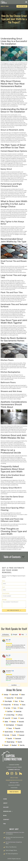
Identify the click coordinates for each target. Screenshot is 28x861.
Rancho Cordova (9, 732)
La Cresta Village (10, 715)
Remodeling (7, 811)
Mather (6, 722)
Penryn (10, 728)
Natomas (13, 722)
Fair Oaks (8, 708)
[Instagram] (11, 773)
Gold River (9, 711)
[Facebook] (7, 773)
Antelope (6, 694)
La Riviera (20, 715)
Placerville (17, 728)
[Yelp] (16, 773)
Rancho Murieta (20, 732)
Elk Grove (16, 705)
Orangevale (20, 725)
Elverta (23, 705)
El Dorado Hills (7, 705)
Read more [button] (8, 649)
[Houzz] (20, 773)
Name (3, 581)
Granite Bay (18, 711)
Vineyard (6, 745)
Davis (16, 701)
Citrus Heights (8, 701)
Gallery (6, 807)
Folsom (21, 708)
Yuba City (22, 745)
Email (3, 587)
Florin (14, 708)
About (5, 803)
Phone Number (5, 593)
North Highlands (10, 725)
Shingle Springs (10, 742)
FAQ (4, 823)
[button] (26, 2)
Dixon (22, 701)
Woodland (14, 745)
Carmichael (19, 698)
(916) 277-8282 (4, 6)
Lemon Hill (7, 718)
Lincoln (15, 718)
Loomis (22, 718)
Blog (5, 815)
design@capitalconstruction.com (14, 780)
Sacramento (18, 738)
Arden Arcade (14, 694)
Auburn (23, 694)
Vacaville (20, 742)
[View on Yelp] (3, 656)
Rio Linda (6, 735)
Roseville (10, 738)
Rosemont (21, 735)
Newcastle (21, 722)
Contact (6, 819)
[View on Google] (3, 640)
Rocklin (14, 735)
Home (5, 799)
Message (4, 599)
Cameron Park (9, 698)
